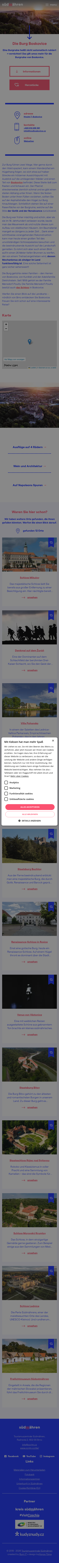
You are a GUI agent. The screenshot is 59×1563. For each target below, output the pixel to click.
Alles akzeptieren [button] (30, 807)
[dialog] (29, 781)
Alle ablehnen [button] (30, 814)
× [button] (53, 741)
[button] (29, 820)
